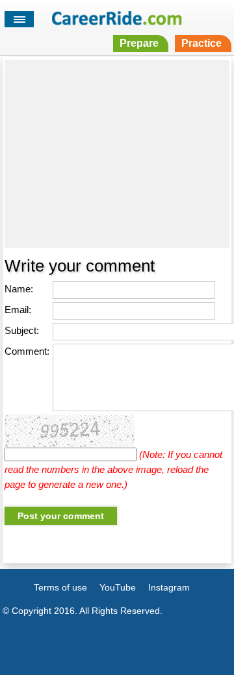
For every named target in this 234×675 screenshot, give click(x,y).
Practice (201, 43)
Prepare (139, 43)
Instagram (169, 587)
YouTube (117, 587)
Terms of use (60, 587)
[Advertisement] (117, 154)
